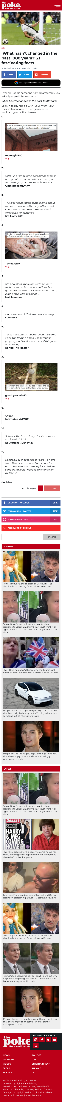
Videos (7, 1064)
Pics (3, 48)
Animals (36, 1068)
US (33, 1072)
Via (7, 158)
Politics (36, 1055)
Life (34, 1059)
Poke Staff (6, 68)
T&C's (5, 1089)
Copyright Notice (22, 1092)
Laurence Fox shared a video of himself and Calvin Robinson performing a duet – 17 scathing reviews (29, 896)
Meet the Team (33, 1095)
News (6, 1055)
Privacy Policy (34, 1089)
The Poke (19, 5)
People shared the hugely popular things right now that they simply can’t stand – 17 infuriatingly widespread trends (30, 756)
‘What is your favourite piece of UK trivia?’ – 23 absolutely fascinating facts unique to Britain (27, 585)
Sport (6, 1068)
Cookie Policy (18, 1089)
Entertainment (41, 1064)
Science (7, 1072)
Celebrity (8, 1059)
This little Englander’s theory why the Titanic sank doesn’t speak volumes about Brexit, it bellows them (30, 671)
